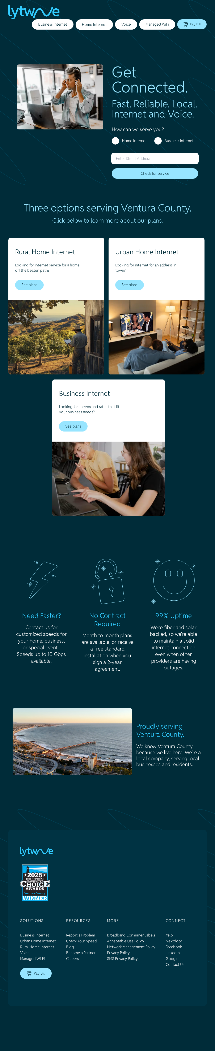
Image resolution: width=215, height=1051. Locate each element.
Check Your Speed (81, 941)
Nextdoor (174, 941)
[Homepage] (33, 12)
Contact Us (175, 964)
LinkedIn (173, 952)
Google (172, 958)
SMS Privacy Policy (122, 958)
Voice (25, 952)
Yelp (169, 935)
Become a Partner (81, 952)
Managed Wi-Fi (32, 958)
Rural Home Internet (37, 946)
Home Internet (134, 140)
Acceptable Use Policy (125, 941)
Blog (70, 946)
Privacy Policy (118, 952)
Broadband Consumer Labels (131, 935)
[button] (94, 24)
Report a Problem (80, 935)
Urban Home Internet (38, 941)
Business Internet (179, 140)
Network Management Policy (131, 946)
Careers (72, 958)
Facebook (174, 946)
